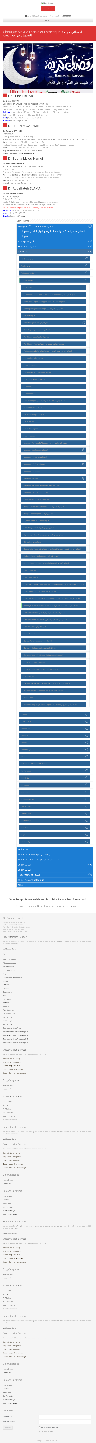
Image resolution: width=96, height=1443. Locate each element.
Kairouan (25, 792)
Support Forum (58, 941)
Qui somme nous (9, 1014)
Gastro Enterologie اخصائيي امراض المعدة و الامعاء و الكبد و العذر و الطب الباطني (52, 549)
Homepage (7, 999)
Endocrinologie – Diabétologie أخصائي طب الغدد (41, 556)
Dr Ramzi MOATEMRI (24, 125)
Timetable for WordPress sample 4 (15, 1039)
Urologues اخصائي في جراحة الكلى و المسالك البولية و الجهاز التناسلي (51, 231)
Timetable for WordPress (12, 1028)
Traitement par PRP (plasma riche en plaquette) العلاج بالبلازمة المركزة (49, 294)
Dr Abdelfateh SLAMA (24, 188)
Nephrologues (29, 436)
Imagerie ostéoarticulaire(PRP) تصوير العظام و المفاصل (44, 506)
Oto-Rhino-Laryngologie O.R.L (35, 379)
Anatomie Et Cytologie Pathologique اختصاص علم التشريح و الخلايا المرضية (50, 704)
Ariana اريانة (26, 841)
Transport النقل (26, 241)
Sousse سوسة (27, 280)
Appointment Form (9, 970)
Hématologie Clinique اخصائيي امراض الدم (39, 528)
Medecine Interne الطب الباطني (35, 457)
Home (5, 995)
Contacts (6, 985)
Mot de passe (9, 1421)
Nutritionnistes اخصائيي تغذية (34, 407)
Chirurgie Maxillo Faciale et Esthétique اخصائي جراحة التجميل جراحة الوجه (51, 605)
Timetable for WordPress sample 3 (15, 1035)
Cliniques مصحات (30, 570)
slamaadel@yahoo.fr (18, 216)
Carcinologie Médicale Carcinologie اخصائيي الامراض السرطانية (47, 683)
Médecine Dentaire (31, 478)
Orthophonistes (30, 393)
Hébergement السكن (29, 874)
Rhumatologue (29, 316)
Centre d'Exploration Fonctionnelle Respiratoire (42, 669)
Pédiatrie (23, 849)
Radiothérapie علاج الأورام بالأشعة (36, 323)
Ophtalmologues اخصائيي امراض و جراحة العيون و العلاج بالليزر (46, 400)
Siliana (24, 714)
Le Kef (24, 757)
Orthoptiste (28, 386)
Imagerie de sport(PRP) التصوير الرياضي (38, 514)
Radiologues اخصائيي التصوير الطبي (37, 330)
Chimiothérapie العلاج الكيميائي (35, 627)
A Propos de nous (9, 963)
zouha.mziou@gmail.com (20, 183)
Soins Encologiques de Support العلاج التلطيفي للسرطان (44, 301)
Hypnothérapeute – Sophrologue (36, 521)
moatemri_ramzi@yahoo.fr (21, 153)
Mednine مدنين (27, 750)
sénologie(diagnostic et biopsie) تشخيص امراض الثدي (43, 308)
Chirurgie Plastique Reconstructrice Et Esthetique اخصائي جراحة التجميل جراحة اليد (54, 584)
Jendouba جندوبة (28, 799)
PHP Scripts (7, 1109)
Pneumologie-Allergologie (33, 358)
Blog (4, 974)
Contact (5, 981)
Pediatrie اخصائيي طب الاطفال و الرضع (37, 372)
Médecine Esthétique (32, 471)
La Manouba (26, 771)
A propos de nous (9, 959)
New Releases (8, 1086)
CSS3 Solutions (8, 1102)
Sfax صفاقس (26, 721)
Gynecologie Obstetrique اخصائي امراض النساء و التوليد (44, 535)
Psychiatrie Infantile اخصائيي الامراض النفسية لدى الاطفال (44, 344)
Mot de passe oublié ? (46, 1431)
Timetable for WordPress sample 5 (15, 1043)
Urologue (23, 236)
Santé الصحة (24, 251)
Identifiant (7, 1416)
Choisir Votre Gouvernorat (12, 977)
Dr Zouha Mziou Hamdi (25, 158)
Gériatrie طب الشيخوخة (32, 542)
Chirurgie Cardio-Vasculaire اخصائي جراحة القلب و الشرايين (45, 620)
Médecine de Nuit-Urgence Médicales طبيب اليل (42, 485)
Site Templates (8, 1113)
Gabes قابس (26, 813)
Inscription (6, 1003)
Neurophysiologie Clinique (34, 415)
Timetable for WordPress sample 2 (15, 1032)
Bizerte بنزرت (26, 820)
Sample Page (7, 1017)
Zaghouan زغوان (28, 259)
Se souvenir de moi (49, 1427)
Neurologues (29, 422)
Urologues (28, 287)
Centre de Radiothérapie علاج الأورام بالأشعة (40, 648)
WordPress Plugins (9, 1116)
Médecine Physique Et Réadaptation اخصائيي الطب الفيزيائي (46, 443)
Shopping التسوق (27, 246)
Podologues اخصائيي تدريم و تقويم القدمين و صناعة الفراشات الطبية (48, 351)
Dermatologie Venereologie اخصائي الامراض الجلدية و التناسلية (46, 563)
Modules (6, 1006)
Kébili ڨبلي (25, 778)
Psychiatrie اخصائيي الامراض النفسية (37, 337)
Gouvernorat (7, 992)
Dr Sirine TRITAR (20, 96)
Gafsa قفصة (26, 806)
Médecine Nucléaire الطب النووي (36, 450)
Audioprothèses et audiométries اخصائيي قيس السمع (43, 690)
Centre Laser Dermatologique (35, 634)
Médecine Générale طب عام (34, 464)
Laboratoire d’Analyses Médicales (34, 764)
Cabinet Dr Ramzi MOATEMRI (30, 150)
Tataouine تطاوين (28, 273)
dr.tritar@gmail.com (18, 120)
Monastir (25, 735)
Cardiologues (29, 676)
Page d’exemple (8, 1010)
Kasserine (25, 785)
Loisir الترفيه (24, 864)
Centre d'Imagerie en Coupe (34, 662)
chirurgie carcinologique (31, 879)
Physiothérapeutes (31, 365)
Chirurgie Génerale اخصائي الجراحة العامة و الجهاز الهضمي (44, 612)
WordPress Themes (10, 1120)
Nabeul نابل (26, 728)
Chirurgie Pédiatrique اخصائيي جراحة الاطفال (40, 591)
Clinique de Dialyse (31, 577)
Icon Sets (6, 1105)
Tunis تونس (26, 266)
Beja (23, 834)
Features (6, 988)
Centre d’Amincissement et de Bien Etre (39, 641)
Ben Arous (25, 827)
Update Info (7, 1089)
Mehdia (24, 742)
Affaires (22, 884)
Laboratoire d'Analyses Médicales (37, 499)
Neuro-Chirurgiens (31, 429)
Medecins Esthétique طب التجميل (35, 854)
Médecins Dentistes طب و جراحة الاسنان (38, 859)
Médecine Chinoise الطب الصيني (36, 492)
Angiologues (28, 697)
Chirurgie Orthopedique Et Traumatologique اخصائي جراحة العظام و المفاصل (52, 598)
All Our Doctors (8, 967)
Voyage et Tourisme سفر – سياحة (35, 226)
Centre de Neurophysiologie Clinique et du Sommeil (43, 655)
